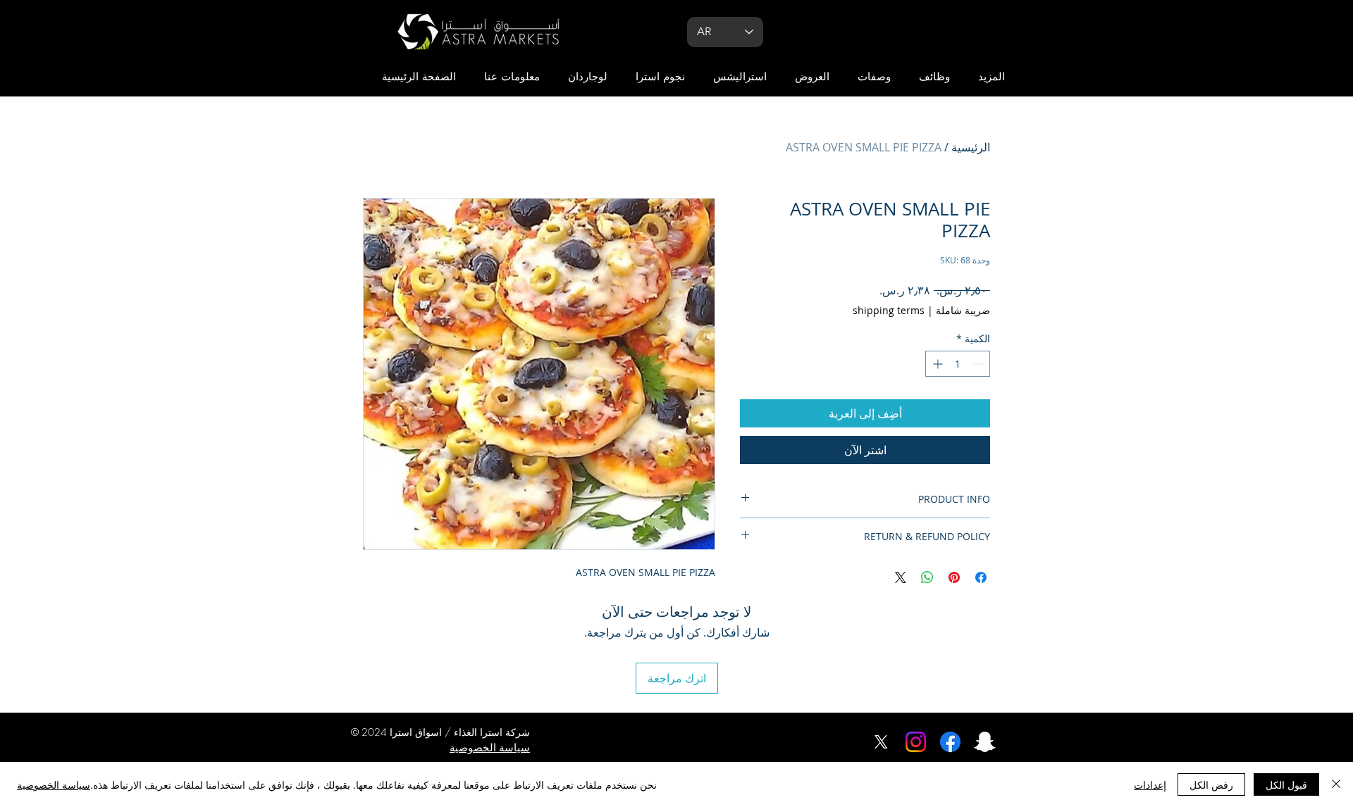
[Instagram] (915, 742)
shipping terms (889, 310)
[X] (881, 742)
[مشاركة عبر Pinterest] (954, 577)
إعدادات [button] (1150, 784)
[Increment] (936, 363)
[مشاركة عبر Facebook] (980, 577)
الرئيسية (970, 147)
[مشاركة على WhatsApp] (927, 577)
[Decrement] (979, 363)
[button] (991, 77)
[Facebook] (950, 742)
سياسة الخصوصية (53, 784)
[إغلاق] (1336, 784)
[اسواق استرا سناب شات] (985, 742)
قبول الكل (1286, 784)
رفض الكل (1211, 784)
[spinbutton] (957, 363)
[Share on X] (900, 577)
